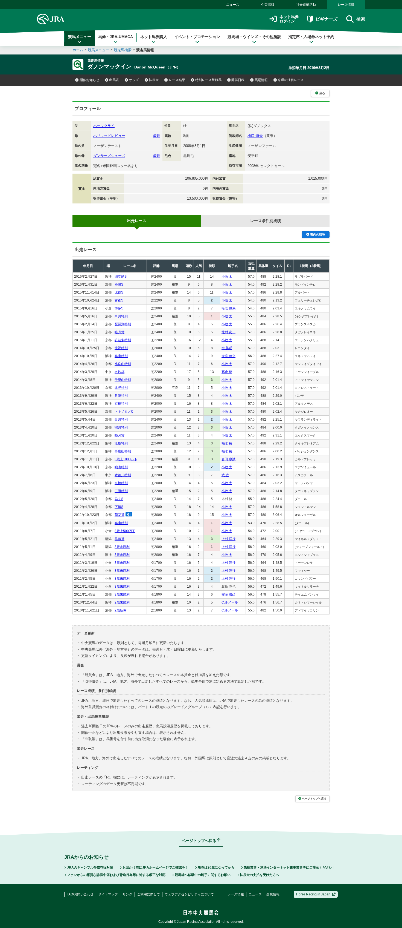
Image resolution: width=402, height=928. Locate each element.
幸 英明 (227, 348)
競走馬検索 (123, 50)
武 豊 (225, 475)
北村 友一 (228, 332)
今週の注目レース (291, 80)
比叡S (119, 292)
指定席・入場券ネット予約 (311, 37)
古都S (119, 300)
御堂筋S (121, 276)
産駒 (156, 136)
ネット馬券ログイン (289, 19)
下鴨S (119, 507)
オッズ (134, 80)
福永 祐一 (228, 443)
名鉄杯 (119, 372)
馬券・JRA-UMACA (115, 37)
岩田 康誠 (228, 459)
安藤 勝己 (228, 594)
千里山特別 (123, 380)
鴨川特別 (121, 427)
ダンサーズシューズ (109, 156)
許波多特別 (123, 340)
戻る (322, 93)
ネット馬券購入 (153, 37)
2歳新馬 (120, 610)
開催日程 (237, 80)
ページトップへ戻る (314, 798)
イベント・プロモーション (197, 37)
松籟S (119, 284)
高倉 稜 (227, 372)
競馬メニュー (79, 37)
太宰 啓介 (228, 356)
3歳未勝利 (122, 547)
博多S (119, 308)
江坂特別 (121, 443)
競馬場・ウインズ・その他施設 (254, 37)
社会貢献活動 (306, 5)
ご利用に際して (148, 894)
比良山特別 (123, 364)
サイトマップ (108, 894)
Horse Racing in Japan (313, 894)
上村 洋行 (228, 539)
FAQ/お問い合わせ (80, 894)
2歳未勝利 (122, 602)
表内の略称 (317, 234)
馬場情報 (261, 80)
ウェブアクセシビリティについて (189, 894)
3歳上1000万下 (126, 459)
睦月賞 (119, 332)
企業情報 (267, 5)
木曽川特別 (123, 475)
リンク (127, 894)
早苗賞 (119, 539)
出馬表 (114, 80)
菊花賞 (119, 515)
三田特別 (121, 491)
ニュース (232, 5)
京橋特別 (121, 404)
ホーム (77, 50)
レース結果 (177, 80)
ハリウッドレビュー (109, 136)
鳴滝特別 (121, 467)
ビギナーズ (326, 19)
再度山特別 (123, 451)
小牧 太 (227, 276)
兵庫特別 (121, 356)
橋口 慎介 (255, 136)
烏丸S (119, 499)
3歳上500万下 (125, 531)
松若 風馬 (228, 308)
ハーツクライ (104, 126)
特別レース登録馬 (208, 80)
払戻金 (154, 80)
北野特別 (121, 348)
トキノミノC (124, 411)
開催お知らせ (89, 80)
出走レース (136, 221)
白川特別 (121, 316)
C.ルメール (230, 602)
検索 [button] (360, 19)
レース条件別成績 (265, 221)
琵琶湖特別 (123, 324)
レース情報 (346, 5)
